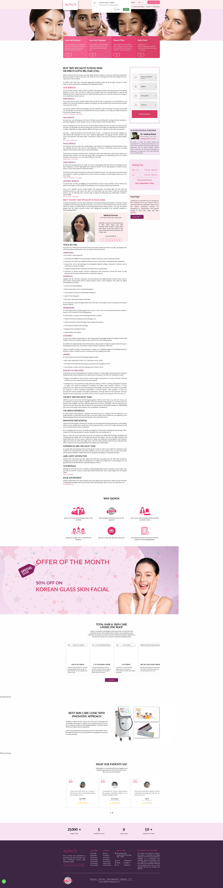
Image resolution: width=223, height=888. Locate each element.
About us (105, 853)
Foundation (106, 855)
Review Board (106, 861)
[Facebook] (102, 240)
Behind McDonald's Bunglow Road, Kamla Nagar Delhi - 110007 (123, 855)
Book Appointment (153, 2)
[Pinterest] (120, 240)
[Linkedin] (112, 240)
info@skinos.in (128, 860)
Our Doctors (106, 857)
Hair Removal (93, 859)
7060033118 (127, 865)
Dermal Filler (93, 855)
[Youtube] (109, 240)
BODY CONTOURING (139, 6)
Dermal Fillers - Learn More (71, 196)
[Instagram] (105, 240)
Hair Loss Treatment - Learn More (73, 114)
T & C (130, 879)
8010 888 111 (137, 217)
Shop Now (111, 680)
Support (142, 2)
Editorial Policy (107, 863)
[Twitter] (116, 240)
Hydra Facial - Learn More (70, 159)
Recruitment (106, 859)
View (68, 54)
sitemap (122, 882)
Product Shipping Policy (113, 879)
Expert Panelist (107, 865)
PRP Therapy (93, 857)
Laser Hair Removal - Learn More (72, 178)
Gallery (148, 6)
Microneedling (94, 865)
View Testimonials (68, 474)
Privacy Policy (102, 879)
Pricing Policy (123, 879)
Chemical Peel (94, 861)
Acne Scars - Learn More (70, 140)
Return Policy (93, 879)
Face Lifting (93, 853)
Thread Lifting (94, 863)
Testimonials (156, 6)
